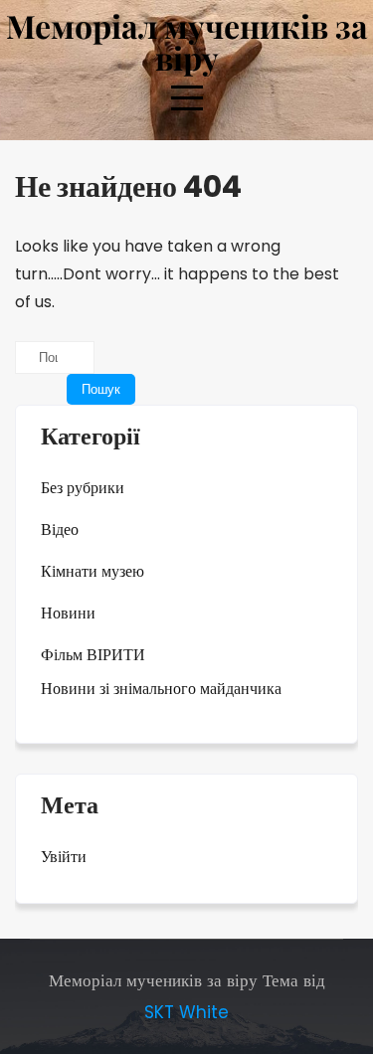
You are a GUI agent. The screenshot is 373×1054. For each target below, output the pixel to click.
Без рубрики (82, 487)
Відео (60, 529)
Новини (68, 613)
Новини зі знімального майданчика (161, 688)
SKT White (186, 1012)
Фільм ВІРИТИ (93, 654)
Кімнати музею (92, 571)
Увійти (64, 856)
